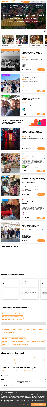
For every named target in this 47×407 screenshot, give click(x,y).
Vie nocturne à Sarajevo (7, 360)
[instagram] (1, 385)
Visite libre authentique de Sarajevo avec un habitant (32, 99)
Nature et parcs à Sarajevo (21, 360)
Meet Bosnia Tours (29, 87)
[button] (8, 40)
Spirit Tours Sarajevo (27, 167)
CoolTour (27, 214)
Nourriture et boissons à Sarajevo (9, 357)
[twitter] (9, 385)
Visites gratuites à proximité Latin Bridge (35, 341)
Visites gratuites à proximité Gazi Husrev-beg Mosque (14, 344)
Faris (26, 65)
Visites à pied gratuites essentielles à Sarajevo (12, 313)
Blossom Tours (28, 190)
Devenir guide (26, 1)
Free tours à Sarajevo (26, 6)
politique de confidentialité (7, 399)
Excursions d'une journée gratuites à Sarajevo (12, 329)
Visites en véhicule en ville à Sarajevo (28, 357)
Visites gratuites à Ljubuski (22, 370)
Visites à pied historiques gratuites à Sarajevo (12, 316)
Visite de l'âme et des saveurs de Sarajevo (31, 202)
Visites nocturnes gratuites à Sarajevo (34, 329)
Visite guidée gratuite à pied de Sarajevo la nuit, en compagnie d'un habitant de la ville (32, 133)
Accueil (4, 6)
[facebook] (4, 385)
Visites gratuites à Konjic (36, 370)
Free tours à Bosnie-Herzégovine (14, 6)
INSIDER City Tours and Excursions (28, 237)
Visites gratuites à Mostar (8, 370)
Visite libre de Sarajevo (28, 77)
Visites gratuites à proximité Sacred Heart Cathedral (14, 338)
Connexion (43, 1)
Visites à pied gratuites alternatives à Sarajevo (12, 319)
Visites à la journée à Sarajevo (37, 360)
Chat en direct (35, 1)
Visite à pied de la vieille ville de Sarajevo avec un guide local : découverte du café (33, 179)
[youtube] (6, 385)
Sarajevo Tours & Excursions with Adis (28, 110)
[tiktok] (11, 385)
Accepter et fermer (38, 405)
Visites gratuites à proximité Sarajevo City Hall (12, 341)
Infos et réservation (41, 70)
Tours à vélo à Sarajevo (7, 332)
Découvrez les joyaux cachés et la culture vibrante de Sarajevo (31, 226)
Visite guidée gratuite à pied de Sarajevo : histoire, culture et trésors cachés (32, 54)
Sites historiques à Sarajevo (8, 363)
